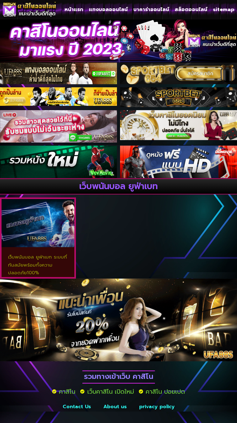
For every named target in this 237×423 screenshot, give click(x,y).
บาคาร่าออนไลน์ (151, 9)
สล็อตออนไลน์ (191, 9)
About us (115, 406)
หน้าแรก (73, 9)
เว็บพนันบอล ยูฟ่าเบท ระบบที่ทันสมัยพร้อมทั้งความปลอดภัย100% (37, 265)
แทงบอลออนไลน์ (108, 9)
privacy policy (157, 406)
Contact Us (77, 406)
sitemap (223, 9)
